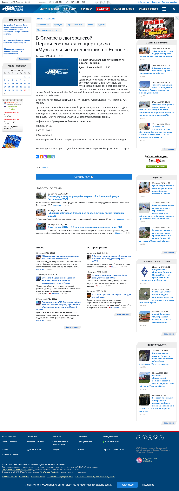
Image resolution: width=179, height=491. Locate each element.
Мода (90, 25)
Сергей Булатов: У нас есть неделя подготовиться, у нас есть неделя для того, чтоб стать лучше (156, 297)
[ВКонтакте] (37, 156)
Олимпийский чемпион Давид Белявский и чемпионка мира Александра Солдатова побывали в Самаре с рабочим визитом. (16, 29)
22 (25, 87)
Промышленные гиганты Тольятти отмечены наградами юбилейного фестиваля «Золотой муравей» (156, 358)
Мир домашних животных (48, 30)
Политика (86, 9)
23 (29, 87)
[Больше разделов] (164, 9)
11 (9, 84)
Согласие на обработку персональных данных (95, 476)
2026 (20, 70)
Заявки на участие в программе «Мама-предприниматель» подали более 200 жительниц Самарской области (155, 235)
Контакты (156, 2)
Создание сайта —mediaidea (151, 459)
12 (13, 84)
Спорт (100, 286)
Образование (43, 25)
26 (13, 90)
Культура (58, 25)
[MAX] (45, 156)
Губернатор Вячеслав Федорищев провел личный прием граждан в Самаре (156, 53)
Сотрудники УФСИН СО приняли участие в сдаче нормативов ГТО (85, 227)
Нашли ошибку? (38, 476)
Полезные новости (10, 455)
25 (9, 90)
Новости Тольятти (35, 442)
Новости (39, 19)
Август (14, 70)
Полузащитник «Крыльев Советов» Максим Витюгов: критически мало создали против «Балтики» (156, 274)
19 (13, 87)
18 (9, 87)
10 (5, 84)
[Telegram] (53, 156)
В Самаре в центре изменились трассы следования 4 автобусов (155, 70)
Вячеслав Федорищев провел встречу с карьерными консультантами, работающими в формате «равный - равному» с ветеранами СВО (156, 109)
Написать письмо (9, 476)
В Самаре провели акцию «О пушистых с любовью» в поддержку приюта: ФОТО (111, 258)
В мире (81, 450)
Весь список (24, 59)
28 (21, 90)
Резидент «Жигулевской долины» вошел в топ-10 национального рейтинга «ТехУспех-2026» (156, 380)
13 (17, 84)
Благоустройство (123, 9)
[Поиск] (174, 9)
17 (5, 87)
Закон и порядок (148, 9)
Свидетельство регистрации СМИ (16, 470)
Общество (103, 9)
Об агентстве (143, 2)
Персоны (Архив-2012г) (113, 450)
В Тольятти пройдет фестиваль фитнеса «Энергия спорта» (16, 41)
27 (17, 90)
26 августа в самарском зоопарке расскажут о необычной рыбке (13, 51)
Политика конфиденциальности (60, 476)
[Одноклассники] (41, 156)
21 (21, 87)
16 (29, 84)
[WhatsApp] (49, 156)
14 (21, 84)
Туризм (101, 25)
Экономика (69, 9)
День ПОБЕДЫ (34, 450)
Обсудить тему (83, 177)
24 (5, 90)
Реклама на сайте (169, 2)
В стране (56, 450)
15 (25, 84)
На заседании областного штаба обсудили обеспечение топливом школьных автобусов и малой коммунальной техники (155, 132)
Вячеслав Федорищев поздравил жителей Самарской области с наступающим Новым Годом (58, 280)
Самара (44, 167)
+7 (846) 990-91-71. (48, 472)
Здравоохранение (75, 25)
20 (17, 87)
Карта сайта (24, 476)
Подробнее (148, 485)
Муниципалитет (85, 442)
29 (25, 90)
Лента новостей (49, 9)
